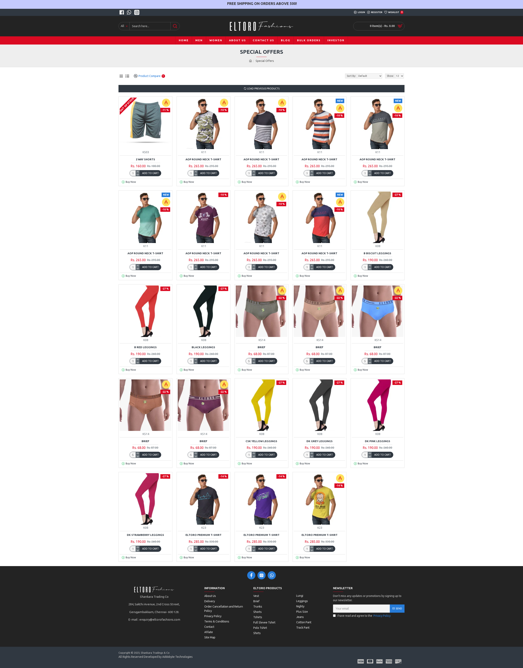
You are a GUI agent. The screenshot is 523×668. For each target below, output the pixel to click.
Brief (261, 347)
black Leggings (203, 347)
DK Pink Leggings (377, 441)
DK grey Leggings (319, 441)
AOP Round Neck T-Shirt (203, 159)
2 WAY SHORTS (145, 159)
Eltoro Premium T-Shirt (203, 534)
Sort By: (351, 76)
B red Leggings (145, 347)
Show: (390, 76)
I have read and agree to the (364, 615)
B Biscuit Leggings (377, 253)
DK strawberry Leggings (145, 534)
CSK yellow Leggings (261, 441)
